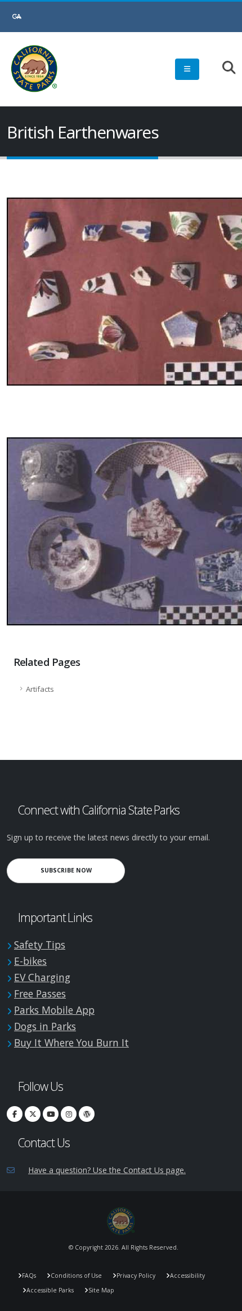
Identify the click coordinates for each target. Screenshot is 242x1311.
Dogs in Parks (45, 1026)
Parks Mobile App (54, 1010)
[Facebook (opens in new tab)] (15, 1114)
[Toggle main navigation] (187, 69)
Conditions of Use (76, 1275)
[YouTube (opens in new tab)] (51, 1114)
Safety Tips (39, 944)
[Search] (223, 68)
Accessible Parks (50, 1290)
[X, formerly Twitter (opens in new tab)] (33, 1114)
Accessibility (187, 1275)
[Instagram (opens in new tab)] (69, 1114)
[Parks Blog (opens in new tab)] (87, 1114)
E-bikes (30, 961)
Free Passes (40, 993)
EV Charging (42, 977)
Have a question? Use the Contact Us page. (107, 1170)
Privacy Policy (135, 1275)
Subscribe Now (83, 870)
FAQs (29, 1275)
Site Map (101, 1290)
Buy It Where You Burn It (71, 1042)
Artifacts (40, 689)
